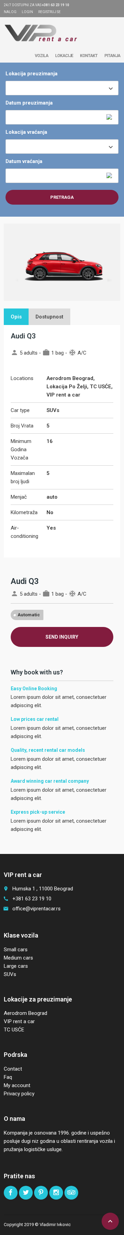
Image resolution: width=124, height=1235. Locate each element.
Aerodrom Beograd (25, 1013)
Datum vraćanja (24, 161)
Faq (8, 1077)
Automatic (29, 614)
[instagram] (56, 1193)
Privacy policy (19, 1094)
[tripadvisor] (71, 1193)
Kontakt (88, 55)
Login (27, 12)
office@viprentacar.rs (36, 909)
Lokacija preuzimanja (32, 74)
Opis (16, 317)
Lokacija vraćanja (26, 132)
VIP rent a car (19, 1021)
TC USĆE (14, 1030)
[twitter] (26, 1193)
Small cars (16, 949)
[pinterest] (41, 1193)
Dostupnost (49, 317)
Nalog (10, 12)
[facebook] (11, 1193)
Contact (13, 1069)
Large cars (16, 966)
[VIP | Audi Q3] (41, 32)
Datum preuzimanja (29, 103)
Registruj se (49, 12)
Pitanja (112, 55)
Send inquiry (61, 637)
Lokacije (64, 55)
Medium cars (18, 958)
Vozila (41, 55)
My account (17, 1085)
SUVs (10, 974)
